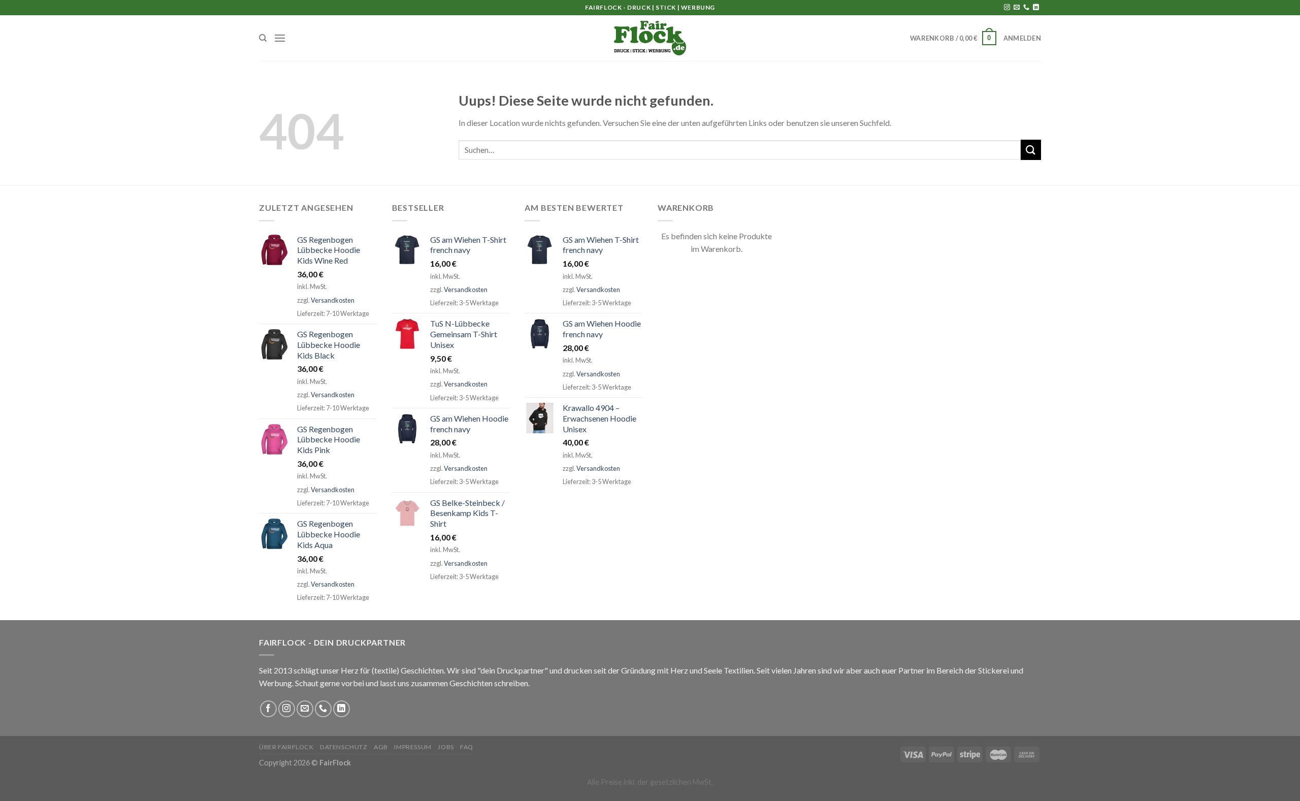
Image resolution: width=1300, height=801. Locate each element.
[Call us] (1026, 7)
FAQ (466, 747)
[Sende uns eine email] (1017, 7)
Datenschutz (344, 747)
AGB (381, 747)
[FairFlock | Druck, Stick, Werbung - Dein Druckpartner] (650, 38)
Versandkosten (332, 300)
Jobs (445, 747)
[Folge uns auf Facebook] (268, 708)
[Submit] (1031, 149)
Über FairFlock (286, 747)
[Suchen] (263, 38)
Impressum (413, 747)
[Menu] (280, 37)
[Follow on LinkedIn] (1036, 7)
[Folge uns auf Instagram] (1007, 7)
